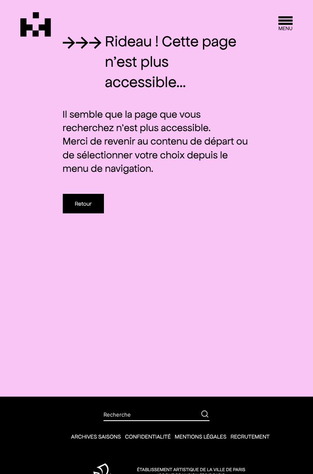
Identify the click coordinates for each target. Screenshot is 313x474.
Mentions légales (201, 436)
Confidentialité (148, 436)
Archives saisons (96, 436)
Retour (83, 203)
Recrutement (250, 436)
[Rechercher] (198, 415)
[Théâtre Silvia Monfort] (35, 24)
